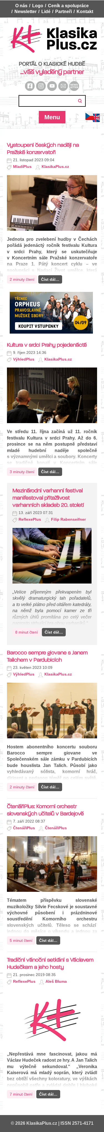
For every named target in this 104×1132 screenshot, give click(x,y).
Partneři (63, 11)
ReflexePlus (30, 519)
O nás (21, 5)
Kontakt (85, 11)
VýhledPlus (23, 359)
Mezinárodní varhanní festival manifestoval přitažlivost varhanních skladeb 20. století (48, 497)
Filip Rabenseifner (68, 519)
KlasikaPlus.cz (55, 166)
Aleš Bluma (56, 981)
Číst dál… (50, 279)
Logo (37, 5)
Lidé (45, 11)
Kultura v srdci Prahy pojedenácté (47, 345)
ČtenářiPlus (24, 828)
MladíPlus (22, 166)
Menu (52, 117)
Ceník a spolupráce (68, 5)
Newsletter (25, 11)
